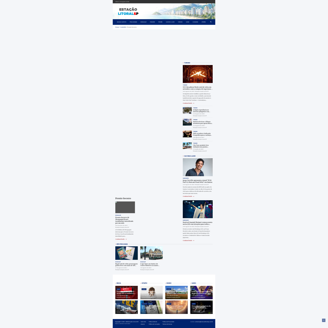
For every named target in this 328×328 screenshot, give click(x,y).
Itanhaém (152, 22)
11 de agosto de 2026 (198, 114)
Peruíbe (160, 22)
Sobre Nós (143, 321)
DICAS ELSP (118, 261)
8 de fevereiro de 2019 (121, 225)
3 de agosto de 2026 (198, 137)
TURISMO (187, 63)
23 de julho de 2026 (196, 310)
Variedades (186, 178)
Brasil (118, 289)
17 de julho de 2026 (198, 149)
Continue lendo (120, 239)
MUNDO (169, 283)
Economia (195, 22)
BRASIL (119, 283)
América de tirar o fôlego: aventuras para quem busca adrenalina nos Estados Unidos (202, 124)
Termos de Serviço (167, 324)
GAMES (194, 283)
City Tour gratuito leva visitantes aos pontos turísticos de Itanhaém (201, 146)
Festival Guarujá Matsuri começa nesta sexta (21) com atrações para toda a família (197, 224)
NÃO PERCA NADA (122, 244)
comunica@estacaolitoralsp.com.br (204, 321)
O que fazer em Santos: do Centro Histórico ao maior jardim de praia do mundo (149, 265)
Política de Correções (154, 324)
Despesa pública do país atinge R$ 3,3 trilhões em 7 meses (126, 293)
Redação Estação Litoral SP (122, 227)
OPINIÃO (144, 283)
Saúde (187, 22)
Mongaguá (143, 22)
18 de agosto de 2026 (188, 91)
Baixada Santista (121, 22)
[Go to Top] (323, 320)
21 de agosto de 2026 (188, 184)
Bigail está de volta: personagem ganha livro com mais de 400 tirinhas (126, 265)
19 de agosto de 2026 (188, 226)
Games (193, 289)
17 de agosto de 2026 (120, 268)
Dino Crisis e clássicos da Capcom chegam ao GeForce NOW (201, 308)
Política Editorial (153, 321)
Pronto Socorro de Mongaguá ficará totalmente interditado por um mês (124, 220)
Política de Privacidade (168, 321)
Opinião (204, 22)
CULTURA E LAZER (189, 156)
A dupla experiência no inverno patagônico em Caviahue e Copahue (201, 111)
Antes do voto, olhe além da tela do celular (151, 307)
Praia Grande (133, 22)
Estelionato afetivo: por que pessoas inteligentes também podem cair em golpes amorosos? (151, 294)
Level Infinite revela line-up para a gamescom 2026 (201, 292)
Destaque (144, 303)
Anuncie (143, 324)
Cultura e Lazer (170, 22)
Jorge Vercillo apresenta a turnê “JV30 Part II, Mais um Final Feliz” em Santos (197, 181)
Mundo (169, 289)
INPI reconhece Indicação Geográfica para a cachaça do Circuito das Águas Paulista (202, 136)
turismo (180, 22)
